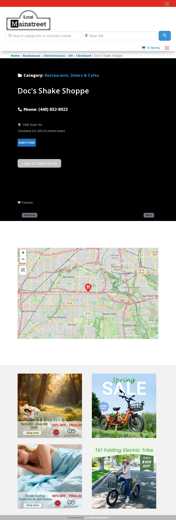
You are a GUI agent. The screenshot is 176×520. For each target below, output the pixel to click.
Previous (29, 215)
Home (15, 56)
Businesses (31, 56)
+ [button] (23, 252)
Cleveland (83, 56)
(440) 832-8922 (53, 109)
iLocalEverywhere (97, 517)
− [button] (23, 259)
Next (149, 215)
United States (54, 56)
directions (27, 142)
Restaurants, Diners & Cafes (71, 75)
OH (70, 56)
